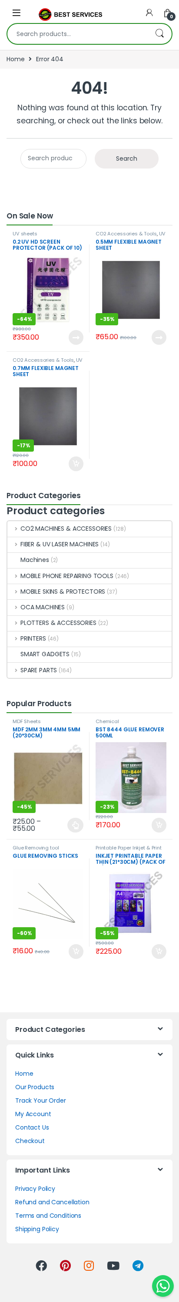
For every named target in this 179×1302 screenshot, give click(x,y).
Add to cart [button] (76, 463)
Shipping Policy (37, 1229)
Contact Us (32, 1127)
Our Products (34, 1087)
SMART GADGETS (45, 654)
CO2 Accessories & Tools (126, 233)
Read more (75, 337)
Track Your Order (40, 1100)
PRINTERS (33, 638)
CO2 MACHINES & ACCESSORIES (66, 528)
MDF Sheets (27, 721)
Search (159, 34)
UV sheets (25, 233)
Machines (34, 559)
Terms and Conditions (48, 1215)
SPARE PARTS (38, 670)
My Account (33, 1114)
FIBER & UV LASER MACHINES (59, 544)
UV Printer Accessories (131, 236)
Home (15, 59)
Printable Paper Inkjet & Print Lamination (129, 850)
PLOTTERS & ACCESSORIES (58, 622)
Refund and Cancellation (52, 1202)
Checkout (30, 1141)
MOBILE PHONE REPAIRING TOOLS (66, 576)
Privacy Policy (35, 1188)
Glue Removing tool (36, 847)
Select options (72, 825)
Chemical (107, 721)
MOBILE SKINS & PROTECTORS (62, 591)
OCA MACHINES (42, 607)
